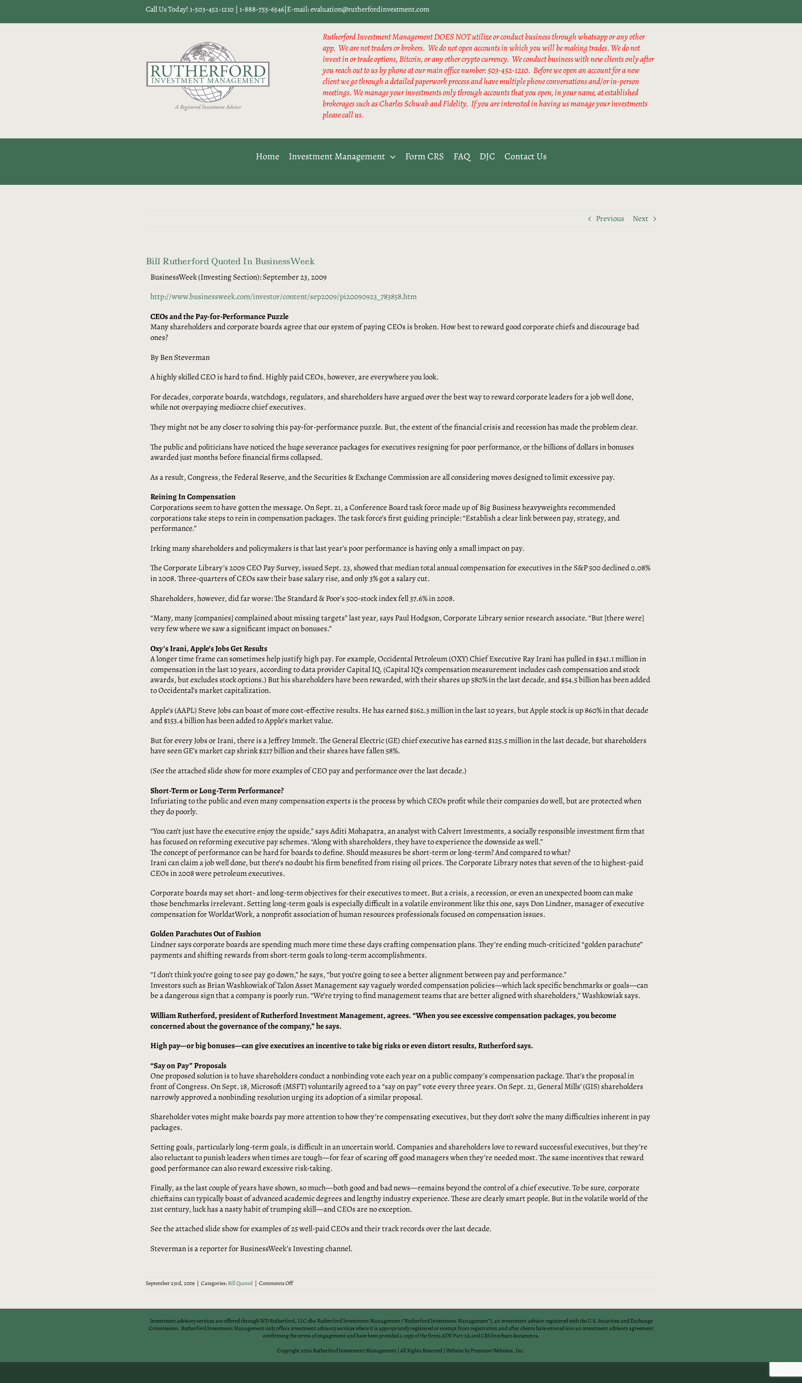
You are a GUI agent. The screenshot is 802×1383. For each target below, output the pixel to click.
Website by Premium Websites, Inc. (485, 1350)
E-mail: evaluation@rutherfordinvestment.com (358, 9)
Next (640, 218)
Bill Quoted (240, 1283)
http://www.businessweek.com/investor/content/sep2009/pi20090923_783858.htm (283, 296)
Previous (610, 218)
